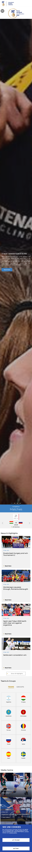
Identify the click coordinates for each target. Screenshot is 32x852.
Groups (20, 687)
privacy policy (19, 830)
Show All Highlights (17, 673)
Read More (7, 269)
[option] (16, 262)
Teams (11, 687)
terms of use (10, 830)
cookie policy (13, 833)
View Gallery (6, 793)
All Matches (16, 527)
